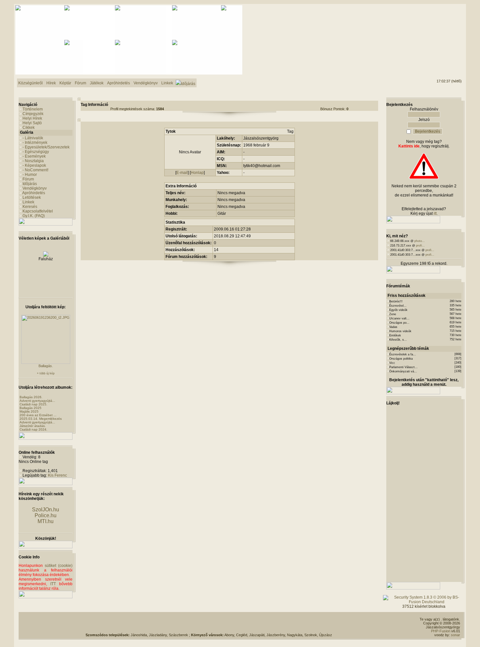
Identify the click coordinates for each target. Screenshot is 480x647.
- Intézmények (35, 142)
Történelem (33, 109)
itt (435, 213)
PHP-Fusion (440, 631)
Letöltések (32, 197)
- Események (34, 156)
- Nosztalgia (33, 161)
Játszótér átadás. (33, 426)
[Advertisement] (435, 29)
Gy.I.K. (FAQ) (34, 215)
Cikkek (29, 127)
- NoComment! (35, 170)
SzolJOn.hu (45, 509)
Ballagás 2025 (30, 408)
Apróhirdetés (33, 193)
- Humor (30, 174)
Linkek (28, 202)
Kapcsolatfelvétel (38, 211)
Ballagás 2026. (31, 397)
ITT (53, 584)
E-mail (182, 172)
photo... (419, 241)
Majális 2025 (29, 411)
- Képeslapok (34, 165)
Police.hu (45, 515)
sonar (455, 635)
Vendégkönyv (35, 188)
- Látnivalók (33, 138)
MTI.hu (46, 521)
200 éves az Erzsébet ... (38, 415)
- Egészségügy (36, 151)
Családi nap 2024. (33, 429)
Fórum (28, 179)
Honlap (197, 172)
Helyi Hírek (32, 118)
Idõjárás (30, 183)
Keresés (30, 206)
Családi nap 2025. (33, 404)
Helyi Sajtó (32, 123)
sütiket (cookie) (58, 565)
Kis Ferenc (57, 475)
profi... (420, 245)
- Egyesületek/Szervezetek (46, 147)
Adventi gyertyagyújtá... (37, 400)
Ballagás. (46, 366)
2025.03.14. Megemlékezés (41, 418)
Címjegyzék (33, 113)
